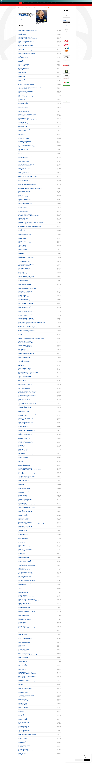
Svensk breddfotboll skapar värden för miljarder (25, 576)
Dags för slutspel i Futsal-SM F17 (23, 515)
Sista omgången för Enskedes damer (23, 687)
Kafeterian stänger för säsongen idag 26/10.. (24, 165)
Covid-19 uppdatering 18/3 (22, 349)
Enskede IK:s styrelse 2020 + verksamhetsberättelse (25, 418)
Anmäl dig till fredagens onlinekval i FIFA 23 (24, 180)
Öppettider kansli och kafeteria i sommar (24, 653)
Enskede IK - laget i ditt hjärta (22, 634)
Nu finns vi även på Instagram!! (22, 604)
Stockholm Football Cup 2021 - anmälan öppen (24, 376)
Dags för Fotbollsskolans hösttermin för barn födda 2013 (26, 580)
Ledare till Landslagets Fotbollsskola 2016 (24, 712)
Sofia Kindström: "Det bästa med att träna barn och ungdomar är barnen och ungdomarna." (31, 222)
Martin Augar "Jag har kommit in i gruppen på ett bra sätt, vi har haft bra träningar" (29, 226)
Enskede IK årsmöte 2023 (22, 200)
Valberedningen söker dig (21, 49)
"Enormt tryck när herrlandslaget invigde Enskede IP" (25, 750)
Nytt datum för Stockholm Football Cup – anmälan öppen (26, 164)
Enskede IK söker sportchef (22, 545)
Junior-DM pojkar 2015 (21, 742)
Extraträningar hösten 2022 (22, 256)
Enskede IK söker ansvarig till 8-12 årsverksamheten (25, 422)
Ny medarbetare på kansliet (22, 577)
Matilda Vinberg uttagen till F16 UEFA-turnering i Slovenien (26, 510)
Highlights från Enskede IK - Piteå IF (23, 707)
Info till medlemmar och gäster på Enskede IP (24, 388)
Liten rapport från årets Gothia (22, 650)
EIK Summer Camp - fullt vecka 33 (23, 396)
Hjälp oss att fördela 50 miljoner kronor (24, 726)
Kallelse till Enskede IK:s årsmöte (23, 137)
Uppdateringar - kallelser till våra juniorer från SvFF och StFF (26, 326)
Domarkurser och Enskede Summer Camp (24, 357)
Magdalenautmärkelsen (22, 14)
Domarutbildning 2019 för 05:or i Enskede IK (24, 535)
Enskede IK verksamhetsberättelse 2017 (24, 615)
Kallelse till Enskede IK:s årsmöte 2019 (23, 534)
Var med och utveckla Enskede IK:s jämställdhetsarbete (26, 276)
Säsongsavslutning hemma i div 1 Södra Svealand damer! (26, 454)
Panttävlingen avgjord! (21, 550)
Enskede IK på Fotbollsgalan (22, 669)
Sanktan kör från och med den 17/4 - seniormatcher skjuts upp (27, 403)
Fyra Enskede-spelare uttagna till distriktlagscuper (25, 560)
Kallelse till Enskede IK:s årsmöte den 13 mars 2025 (25, 91)
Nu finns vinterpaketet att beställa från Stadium (25, 735)
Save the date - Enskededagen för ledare (24, 154)
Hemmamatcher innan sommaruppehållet (24, 269)
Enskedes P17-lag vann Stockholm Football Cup (25, 258)
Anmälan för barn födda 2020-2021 (23, 103)
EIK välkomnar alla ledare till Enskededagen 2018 (25, 561)
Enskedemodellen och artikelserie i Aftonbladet (25, 434)
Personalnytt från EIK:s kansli (22, 665)
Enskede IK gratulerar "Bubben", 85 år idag (24, 331)
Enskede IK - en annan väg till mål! (23, 657)
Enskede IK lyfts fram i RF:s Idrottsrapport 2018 (25, 549)
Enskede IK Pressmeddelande (22, 54)
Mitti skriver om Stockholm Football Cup (24, 500)
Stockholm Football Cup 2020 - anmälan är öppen (25, 437)
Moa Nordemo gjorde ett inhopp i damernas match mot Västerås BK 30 (28, 176)
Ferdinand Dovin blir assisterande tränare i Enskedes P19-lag (26, 183)
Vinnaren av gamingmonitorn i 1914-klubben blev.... (25, 384)
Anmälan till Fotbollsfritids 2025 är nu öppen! (24, 88)
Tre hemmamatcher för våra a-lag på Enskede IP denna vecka (26, 476)
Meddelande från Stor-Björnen (22, 126)
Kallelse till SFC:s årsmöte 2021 (22, 315)
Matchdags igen (20, 485)
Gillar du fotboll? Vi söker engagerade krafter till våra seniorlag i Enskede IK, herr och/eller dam (31, 322)
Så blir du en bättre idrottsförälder (23, 631)
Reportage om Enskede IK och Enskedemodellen (25, 638)
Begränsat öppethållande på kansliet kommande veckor (26, 303)
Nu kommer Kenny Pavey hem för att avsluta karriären (25, 442)
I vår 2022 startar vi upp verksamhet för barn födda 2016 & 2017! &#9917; (28, 310)
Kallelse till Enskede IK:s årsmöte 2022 (23, 292)
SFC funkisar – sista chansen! (22, 495)
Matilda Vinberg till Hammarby (22, 360)
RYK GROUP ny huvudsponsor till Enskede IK (24, 300)
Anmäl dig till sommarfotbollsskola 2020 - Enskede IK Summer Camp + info (28, 408)
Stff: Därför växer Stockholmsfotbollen (23, 187)
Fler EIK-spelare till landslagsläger (23, 592)
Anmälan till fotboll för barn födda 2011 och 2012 (25, 662)
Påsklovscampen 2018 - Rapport (22, 595)
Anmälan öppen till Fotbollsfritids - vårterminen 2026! (25, 45)
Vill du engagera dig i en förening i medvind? (24, 730)
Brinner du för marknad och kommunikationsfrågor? (25, 214)
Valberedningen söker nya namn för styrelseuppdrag (25, 156)
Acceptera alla (87, 760)
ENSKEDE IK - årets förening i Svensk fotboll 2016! (25, 672)
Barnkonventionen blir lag (22, 427)
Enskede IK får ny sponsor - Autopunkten (24, 92)
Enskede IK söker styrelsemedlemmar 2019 (24, 546)
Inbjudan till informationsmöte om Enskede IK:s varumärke (26, 53)
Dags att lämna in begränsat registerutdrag (24, 341)
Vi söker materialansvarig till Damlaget (23, 411)
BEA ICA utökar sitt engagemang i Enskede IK (24, 603)
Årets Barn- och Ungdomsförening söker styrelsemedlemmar (27, 676)
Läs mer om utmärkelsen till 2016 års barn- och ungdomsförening (27, 681)
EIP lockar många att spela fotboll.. (23, 383)
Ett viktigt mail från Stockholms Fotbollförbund (25, 364)
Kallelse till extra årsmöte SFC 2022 (23, 280)
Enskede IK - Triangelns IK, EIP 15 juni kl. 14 (24, 480)
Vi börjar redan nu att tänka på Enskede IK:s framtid (25, 96)
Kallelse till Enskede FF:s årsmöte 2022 (23, 296)
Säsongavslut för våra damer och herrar (24, 56)
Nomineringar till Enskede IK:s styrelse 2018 (24, 619)
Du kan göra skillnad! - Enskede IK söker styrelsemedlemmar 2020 (27, 433)
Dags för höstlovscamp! (21, 568)
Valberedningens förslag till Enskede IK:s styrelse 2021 (26, 354)
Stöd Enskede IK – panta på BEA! (22, 530)
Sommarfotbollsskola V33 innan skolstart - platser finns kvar (27, 473)
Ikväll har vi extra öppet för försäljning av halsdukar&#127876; (27, 430)
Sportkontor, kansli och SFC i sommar (23, 118)
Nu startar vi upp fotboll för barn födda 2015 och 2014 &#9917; (27, 414)
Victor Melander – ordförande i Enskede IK (24, 133)
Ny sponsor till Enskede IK (22, 34)
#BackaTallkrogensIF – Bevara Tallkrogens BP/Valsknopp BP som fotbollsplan (29, 314)
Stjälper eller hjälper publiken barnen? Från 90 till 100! (25, 342)
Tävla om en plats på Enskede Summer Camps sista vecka (26, 264)
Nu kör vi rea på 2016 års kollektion (23, 677)
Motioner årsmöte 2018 (21, 618)
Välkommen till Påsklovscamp (22, 608)
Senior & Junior (39, 2)
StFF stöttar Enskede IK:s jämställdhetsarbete (24, 265)
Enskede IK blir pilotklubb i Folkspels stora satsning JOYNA (26, 146)
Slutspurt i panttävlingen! (21, 564)
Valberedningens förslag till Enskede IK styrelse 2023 (25, 203)
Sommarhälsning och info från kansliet (23, 323)
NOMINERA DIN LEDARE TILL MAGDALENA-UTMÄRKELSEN (26, 311)
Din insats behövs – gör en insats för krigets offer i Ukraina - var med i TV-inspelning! (30, 287)
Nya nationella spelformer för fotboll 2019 (24, 541)
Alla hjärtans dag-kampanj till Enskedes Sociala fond (25, 142)
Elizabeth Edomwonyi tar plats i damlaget (24, 268)
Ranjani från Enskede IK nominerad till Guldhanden (25, 431)
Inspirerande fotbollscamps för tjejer (23, 179)
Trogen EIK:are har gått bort (22, 696)
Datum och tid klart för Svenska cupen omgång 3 (25, 173)
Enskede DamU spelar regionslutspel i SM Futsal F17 (25, 526)
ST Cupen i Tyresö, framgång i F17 (23, 537)
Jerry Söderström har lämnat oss (23, 435)
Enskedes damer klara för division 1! (23, 685)
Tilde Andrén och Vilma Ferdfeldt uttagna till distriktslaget (26, 565)
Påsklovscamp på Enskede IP (22, 206)
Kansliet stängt (20, 153)
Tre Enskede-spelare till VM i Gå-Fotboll (24, 261)
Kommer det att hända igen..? (22, 584)
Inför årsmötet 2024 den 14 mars (23, 149)
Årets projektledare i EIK (21, 423)
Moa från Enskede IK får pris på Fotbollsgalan (24, 438)
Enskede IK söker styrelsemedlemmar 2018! (24, 637)
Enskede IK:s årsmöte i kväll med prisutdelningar (28, 7)
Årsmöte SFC (20, 100)
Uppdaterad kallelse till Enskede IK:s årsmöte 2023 (25, 204)
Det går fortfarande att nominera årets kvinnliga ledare (26, 145)
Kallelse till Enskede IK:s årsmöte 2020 (23, 426)
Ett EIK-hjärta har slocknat (22, 46)
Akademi (44, 2)
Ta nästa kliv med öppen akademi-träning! (24, 129)
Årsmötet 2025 (20, 83)
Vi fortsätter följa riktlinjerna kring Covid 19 (24, 369)
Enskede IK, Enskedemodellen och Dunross (24, 642)
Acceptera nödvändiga (79, 760)
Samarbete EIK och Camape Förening (23, 722)
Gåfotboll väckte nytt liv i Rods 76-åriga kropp (24, 306)
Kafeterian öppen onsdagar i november (23, 161)
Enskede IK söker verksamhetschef (23, 283)
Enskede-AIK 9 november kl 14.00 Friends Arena (25, 441)
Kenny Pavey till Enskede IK (22, 503)
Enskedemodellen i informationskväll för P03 (24, 610)
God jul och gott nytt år (21, 219)
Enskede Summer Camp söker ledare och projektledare (26, 353)
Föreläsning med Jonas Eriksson (22, 719)
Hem (21, 2)
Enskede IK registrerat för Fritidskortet (23, 60)
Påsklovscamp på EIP (21, 715)
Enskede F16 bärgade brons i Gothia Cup (23, 587)
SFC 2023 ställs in (20, 195)
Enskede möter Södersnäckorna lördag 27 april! (25, 499)
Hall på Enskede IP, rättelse (22, 77)
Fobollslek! (20, 334)
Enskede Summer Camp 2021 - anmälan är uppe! (25, 345)
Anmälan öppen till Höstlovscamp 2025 (23, 68)
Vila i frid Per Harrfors (21, 160)
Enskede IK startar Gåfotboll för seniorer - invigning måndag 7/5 (27, 599)
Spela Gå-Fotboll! (20, 612)
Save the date (20, 192)
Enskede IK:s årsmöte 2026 (22, 42)
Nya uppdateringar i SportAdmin (22, 227)
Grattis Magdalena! (21, 365)
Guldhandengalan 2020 (21, 419)
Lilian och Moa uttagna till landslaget (23, 111)
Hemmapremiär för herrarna (22, 130)
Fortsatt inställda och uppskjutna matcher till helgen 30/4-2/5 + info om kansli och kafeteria (31, 338)
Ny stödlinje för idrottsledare (22, 635)
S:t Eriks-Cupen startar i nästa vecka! (23, 337)
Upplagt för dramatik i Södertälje (23, 450)
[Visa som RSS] (48, 7)
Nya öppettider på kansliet (22, 746)
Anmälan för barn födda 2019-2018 (23, 157)
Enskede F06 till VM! (21, 484)
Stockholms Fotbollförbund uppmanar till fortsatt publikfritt (26, 387)
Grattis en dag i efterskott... (22, 380)
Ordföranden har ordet (21, 272)
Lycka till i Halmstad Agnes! (22, 481)
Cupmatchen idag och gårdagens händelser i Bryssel (25, 168)
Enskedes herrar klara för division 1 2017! (24, 680)
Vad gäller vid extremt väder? (22, 110)
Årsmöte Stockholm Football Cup (23, 57)
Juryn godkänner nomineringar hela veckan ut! (24, 141)
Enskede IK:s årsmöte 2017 (22, 668)
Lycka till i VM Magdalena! (21, 483)
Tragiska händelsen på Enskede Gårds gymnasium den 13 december (27, 627)
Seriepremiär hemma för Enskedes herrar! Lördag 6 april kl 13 (26, 507)
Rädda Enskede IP (20, 254)
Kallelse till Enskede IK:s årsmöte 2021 (23, 358)
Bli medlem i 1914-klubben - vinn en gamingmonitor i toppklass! (27, 395)
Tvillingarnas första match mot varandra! (24, 691)
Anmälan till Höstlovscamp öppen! (23, 107)
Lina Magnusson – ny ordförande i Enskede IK (24, 199)
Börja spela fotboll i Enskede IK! (22, 622)
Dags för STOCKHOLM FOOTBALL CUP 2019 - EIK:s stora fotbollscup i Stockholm (29, 469)
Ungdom (48, 2)
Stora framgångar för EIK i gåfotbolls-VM (24, 33)
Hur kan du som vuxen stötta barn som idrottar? (25, 660)
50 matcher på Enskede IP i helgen (23, 457)
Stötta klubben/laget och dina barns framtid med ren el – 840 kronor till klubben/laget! (30, 714)
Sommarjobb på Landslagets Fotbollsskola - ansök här (26, 664)
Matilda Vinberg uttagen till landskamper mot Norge (25, 573)
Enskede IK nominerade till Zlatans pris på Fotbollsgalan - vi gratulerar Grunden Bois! (30, 558)
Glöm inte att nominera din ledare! (23, 304)
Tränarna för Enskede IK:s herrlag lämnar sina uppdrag (26, 695)
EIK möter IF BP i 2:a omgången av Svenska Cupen (25, 468)
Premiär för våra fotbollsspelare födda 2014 (24, 496)
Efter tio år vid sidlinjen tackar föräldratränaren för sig (26, 41)
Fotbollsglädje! (20, 461)
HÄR (25, 18)
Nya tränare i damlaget (21, 99)
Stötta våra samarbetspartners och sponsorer (24, 407)
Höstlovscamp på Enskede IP (22, 241)
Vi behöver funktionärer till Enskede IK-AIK (24, 465)
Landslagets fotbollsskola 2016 (22, 703)
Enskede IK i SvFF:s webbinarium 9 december (24, 368)
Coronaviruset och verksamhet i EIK (23, 410)
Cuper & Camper (33, 2)
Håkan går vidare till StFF (21, 553)
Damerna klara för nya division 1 (22, 238)
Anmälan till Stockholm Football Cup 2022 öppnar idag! (26, 319)
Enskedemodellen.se (21, 723)
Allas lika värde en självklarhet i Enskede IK (24, 700)
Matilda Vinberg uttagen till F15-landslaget (24, 585)
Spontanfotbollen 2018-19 (22, 554)
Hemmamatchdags (21, 492)
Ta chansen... (20, 588)
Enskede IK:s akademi (21, 69)
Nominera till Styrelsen (21, 737)
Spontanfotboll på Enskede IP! (22, 661)
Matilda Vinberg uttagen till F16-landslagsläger (25, 522)
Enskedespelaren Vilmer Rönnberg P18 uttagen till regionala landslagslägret (29, 600)
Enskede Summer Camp (21, 76)
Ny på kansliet (20, 754)
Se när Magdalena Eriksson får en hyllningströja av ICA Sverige (27, 184)
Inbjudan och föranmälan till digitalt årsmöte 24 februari (26, 356)
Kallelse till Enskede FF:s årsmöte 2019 (23, 518)
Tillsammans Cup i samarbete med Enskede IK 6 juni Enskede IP (27, 658)
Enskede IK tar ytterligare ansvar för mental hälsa (25, 79)
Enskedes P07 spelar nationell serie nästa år (24, 234)
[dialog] (78, 757)
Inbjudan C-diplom (20, 646)
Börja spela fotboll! (21, 711)
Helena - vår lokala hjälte (21, 453)
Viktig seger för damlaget (22, 245)
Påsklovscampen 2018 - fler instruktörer (24, 607)
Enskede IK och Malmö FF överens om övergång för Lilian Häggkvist (27, 30)
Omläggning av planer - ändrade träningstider (24, 242)
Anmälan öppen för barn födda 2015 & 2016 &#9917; (25, 346)
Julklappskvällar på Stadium (22, 731)
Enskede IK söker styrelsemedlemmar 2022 (24, 307)
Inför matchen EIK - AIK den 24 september (24, 64)
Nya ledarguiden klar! (21, 623)
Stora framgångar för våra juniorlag (23, 449)
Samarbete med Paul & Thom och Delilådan (24, 237)
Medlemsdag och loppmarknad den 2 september (25, 181)
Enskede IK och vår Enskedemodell (23, 377)
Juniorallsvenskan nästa (21, 445)
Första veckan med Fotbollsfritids (23, 196)
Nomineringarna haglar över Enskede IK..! (24, 557)
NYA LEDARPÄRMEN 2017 (21, 645)
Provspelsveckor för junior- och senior (23, 231)
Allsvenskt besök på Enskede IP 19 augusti (24, 745)
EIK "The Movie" (20, 487)
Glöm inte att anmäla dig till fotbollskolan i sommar (25, 591)
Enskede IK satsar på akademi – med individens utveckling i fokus (27, 177)
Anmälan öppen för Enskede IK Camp (23, 708)
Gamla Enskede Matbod (24, 15)
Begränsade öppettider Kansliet (22, 727)
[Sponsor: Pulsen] (11, 0)
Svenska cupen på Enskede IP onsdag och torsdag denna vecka (27, 114)
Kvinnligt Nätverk (20, 80)
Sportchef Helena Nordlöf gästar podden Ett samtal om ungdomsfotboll (28, 215)
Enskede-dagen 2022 (21, 253)
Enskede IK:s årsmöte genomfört (23, 519)
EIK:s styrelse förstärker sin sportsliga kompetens (25, 308)
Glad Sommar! (20, 73)
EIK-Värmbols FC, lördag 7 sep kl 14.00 (23, 458)
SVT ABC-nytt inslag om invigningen (23, 749)
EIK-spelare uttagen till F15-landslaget (23, 649)
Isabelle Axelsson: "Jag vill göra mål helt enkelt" (25, 223)
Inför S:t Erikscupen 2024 (21, 134)
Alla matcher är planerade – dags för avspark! (24, 131)
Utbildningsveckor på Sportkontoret (23, 233)
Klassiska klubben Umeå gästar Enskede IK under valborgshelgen (27, 38)
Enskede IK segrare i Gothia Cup (22, 72)
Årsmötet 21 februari (21, 614)
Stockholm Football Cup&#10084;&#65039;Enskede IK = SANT (27, 281)
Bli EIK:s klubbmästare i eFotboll (23, 218)
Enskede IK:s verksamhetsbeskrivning (23, 491)
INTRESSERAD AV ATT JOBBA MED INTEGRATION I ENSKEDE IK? (27, 673)
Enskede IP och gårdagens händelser (23, 172)
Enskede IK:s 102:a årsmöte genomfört (23, 718)
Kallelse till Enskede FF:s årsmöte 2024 (23, 138)
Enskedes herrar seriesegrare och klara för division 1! (25, 741)
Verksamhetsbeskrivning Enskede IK (23, 538)
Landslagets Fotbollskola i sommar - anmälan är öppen (26, 596)
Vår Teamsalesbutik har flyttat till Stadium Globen (25, 373)
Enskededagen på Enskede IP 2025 (23, 65)
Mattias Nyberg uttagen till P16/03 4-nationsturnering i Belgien (27, 508)
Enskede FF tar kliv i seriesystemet (23, 150)
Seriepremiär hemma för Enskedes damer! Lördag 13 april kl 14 (27, 504)
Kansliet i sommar (21, 472)
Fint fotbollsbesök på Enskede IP (23, 692)
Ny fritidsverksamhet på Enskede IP (23, 207)
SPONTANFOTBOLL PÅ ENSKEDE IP (23, 704)
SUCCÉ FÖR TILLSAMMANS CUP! (22, 699)
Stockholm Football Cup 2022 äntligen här (24, 260)
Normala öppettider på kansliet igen (23, 299)
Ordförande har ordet (21, 61)
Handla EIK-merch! (21, 95)
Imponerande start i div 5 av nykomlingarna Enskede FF (26, 115)
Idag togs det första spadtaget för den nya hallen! (25, 37)
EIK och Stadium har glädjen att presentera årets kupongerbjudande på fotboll (29, 127)
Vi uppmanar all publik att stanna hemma (24, 400)
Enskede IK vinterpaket (21, 641)
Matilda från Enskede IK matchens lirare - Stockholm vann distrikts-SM (28, 372)
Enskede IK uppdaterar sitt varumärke (23, 52)
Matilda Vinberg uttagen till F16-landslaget (24, 477)
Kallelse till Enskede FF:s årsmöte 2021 (23, 350)
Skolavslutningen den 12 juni (22, 122)
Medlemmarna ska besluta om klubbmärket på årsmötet (26, 50)
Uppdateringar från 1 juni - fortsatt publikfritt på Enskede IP (26, 330)
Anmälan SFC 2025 (21, 104)
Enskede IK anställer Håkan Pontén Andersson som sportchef (27, 734)
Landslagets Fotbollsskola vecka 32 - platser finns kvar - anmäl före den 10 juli (29, 654)
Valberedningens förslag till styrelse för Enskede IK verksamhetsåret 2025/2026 (29, 87)
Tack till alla (20, 581)
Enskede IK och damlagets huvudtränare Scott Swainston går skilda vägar (28, 119)
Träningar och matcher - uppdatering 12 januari (24, 361)
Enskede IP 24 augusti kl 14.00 (22, 464)
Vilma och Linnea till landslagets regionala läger (25, 572)
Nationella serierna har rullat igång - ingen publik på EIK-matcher (27, 391)
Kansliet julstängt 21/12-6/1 (22, 542)
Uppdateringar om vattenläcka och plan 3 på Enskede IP (26, 84)
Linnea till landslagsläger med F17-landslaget (24, 527)
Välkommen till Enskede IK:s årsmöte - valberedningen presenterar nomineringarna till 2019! (31, 523)
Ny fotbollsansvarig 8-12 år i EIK (22, 404)
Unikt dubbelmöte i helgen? (22, 460)
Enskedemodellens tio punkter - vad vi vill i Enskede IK (25, 318)
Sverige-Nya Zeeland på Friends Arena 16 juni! (24, 191)
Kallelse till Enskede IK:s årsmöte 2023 (23, 211)
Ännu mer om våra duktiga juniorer (23, 531)
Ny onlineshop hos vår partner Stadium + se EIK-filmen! (26, 381)
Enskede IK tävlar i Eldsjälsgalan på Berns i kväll (25, 511)
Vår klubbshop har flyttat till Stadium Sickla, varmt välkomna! (26, 611)
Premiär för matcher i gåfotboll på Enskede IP (24, 569)
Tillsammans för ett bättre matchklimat (23, 123)
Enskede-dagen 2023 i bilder (22, 210)
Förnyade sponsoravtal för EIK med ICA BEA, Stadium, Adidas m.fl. (27, 288)
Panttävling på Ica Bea (21, 230)
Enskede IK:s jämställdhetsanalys (23, 246)
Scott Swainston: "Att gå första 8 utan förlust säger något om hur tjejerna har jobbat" (30, 188)
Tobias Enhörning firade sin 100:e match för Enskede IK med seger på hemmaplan (29, 106)
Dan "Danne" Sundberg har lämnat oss (23, 446)
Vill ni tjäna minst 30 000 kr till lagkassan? (24, 533)
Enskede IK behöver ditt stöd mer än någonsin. (24, 399)
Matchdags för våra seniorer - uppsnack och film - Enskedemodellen (27, 327)
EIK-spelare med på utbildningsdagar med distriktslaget (26, 514)
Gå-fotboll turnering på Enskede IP (23, 250)
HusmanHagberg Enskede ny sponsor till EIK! (24, 488)
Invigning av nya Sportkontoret (22, 249)
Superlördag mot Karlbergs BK (22, 273)
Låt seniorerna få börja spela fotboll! (23, 333)
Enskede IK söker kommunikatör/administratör (24, 284)
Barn (52, 2)
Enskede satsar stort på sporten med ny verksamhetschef (26, 257)
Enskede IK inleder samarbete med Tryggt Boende (25, 688)
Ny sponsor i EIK (20, 684)
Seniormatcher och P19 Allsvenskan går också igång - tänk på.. (27, 392)
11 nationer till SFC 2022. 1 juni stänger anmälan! (25, 277)
